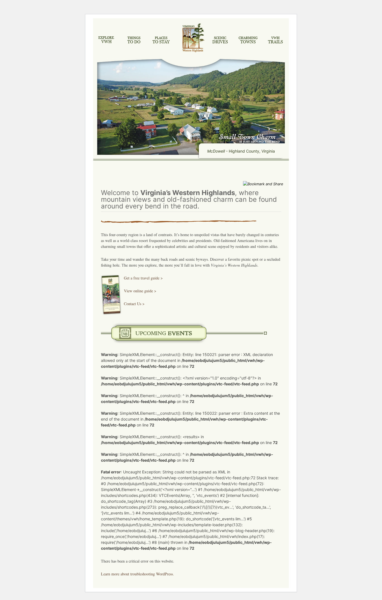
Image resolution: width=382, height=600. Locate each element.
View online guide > (140, 290)
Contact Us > (134, 303)
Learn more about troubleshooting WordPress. (137, 574)
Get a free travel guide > (143, 278)
